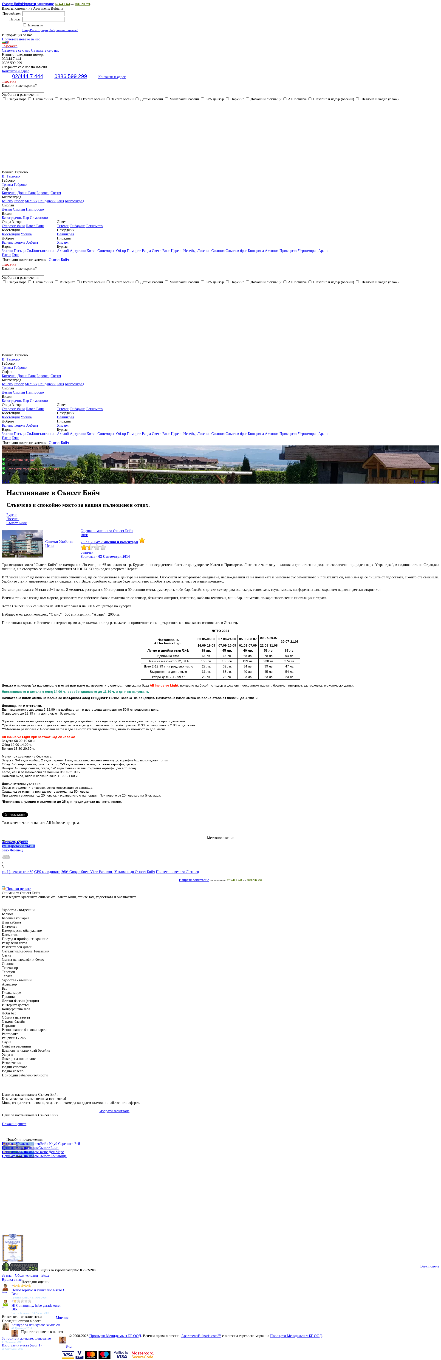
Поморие (134, 251)
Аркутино (78, 251)
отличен (87, 552)
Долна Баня (26, 193)
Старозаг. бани (13, 226)
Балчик (7, 242)
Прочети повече (426, 481)
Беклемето (94, 226)
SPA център (214, 99)
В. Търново (11, 176)
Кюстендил (11, 234)
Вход (26, 30)
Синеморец (106, 251)
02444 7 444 (27, 76)
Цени (49, 546)
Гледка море (16, 99)
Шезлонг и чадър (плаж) (379, 99)
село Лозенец (12, 850)
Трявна (7, 184)
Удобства (66, 541)
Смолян (19, 209)
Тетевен (63, 226)
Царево (176, 251)
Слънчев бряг (236, 251)
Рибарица (77, 226)
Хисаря (62, 242)
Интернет (67, 99)
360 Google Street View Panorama (87, 872)
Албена (32, 242)
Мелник (31, 201)
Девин (7, 209)
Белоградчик (12, 218)
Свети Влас (161, 251)
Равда (146, 251)
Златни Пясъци (14, 251)
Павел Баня (35, 226)
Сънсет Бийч (28, 4)
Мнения (62, 1318)
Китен (91, 251)
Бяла (15, 255)
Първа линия (42, 99)
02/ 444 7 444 (62, 4)
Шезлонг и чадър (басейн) (333, 99)
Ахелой (63, 251)
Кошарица (256, 251)
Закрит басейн (122, 99)
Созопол (218, 251)
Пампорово (35, 209)
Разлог (19, 201)
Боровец (43, 193)
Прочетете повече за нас (21, 39)
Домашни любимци (266, 99)
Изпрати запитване (194, 880)
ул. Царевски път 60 (17, 872)
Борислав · (105, 556)
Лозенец (203, 251)
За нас (6, 1275)
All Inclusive (297, 99)
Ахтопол (272, 251)
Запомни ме (35, 25)
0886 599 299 (82, 4)
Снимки (51, 541)
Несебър (189, 251)
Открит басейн (92, 99)
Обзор (121, 251)
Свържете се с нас (16, 50)
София (56, 193)
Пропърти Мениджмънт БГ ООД (115, 1336)
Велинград (65, 234)
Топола (19, 242)
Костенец (9, 193)
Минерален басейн (184, 99)
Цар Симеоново (35, 218)
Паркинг (236, 99)
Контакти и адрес (112, 77)
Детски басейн (151, 99)
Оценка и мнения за (107, 531)
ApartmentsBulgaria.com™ (201, 1336)
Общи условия (26, 1275)
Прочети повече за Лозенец (177, 872)
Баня (60, 201)
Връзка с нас (12, 1279)
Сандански (47, 201)
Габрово (20, 184)
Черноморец (307, 251)
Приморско (288, 251)
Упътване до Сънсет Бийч (134, 872)
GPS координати (47, 872)
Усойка (26, 234)
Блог (69, 1346)
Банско (7, 201)
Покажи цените (18, 889)
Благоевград (74, 201)
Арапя (323, 251)
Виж (84, 535)
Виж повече (429, 1266)
